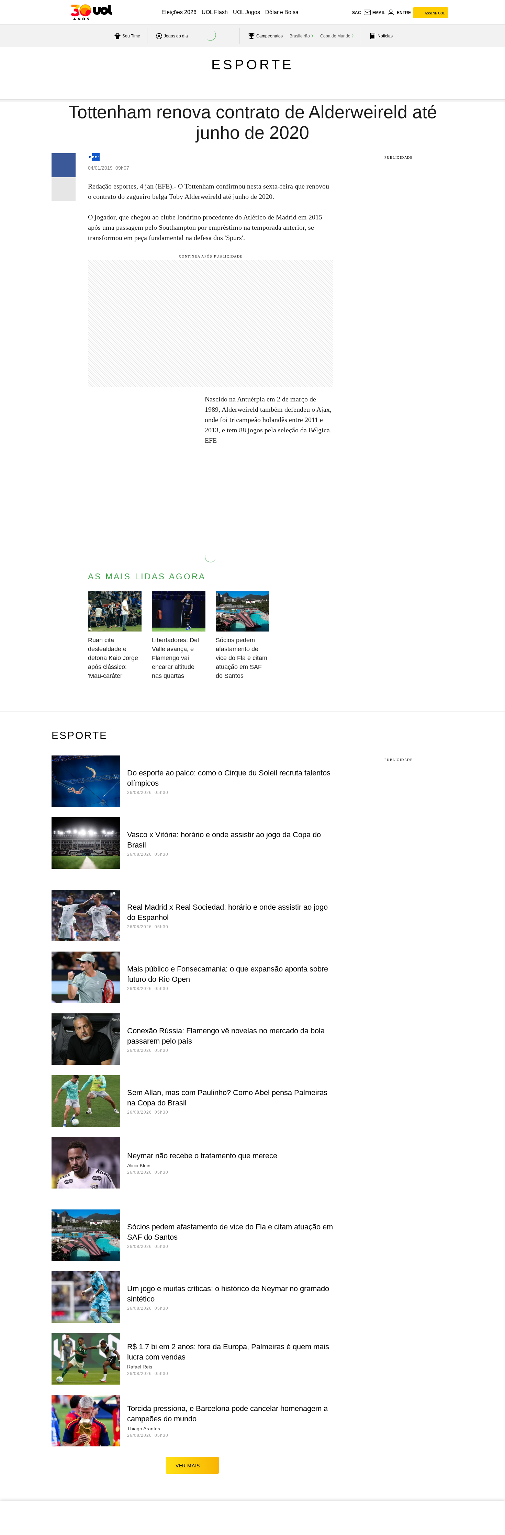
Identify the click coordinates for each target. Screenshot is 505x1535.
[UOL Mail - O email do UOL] (374, 12)
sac (356, 12)
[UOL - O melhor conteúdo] (91, 12)
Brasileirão (300, 36)
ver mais (188, 1465)
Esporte (252, 64)
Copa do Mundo (335, 36)
